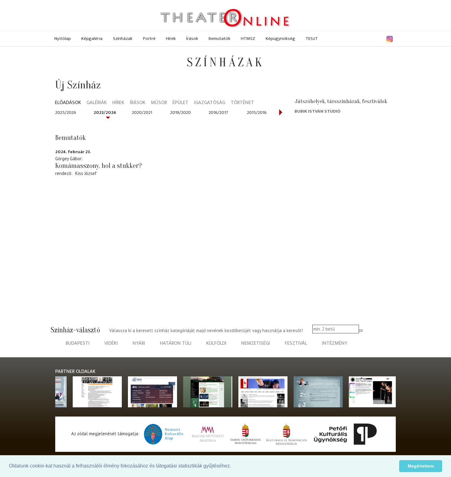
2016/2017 (218, 112)
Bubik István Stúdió (318, 111)
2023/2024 (105, 112)
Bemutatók (219, 38)
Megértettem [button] (421, 465)
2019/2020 (180, 112)
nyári (139, 343)
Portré (149, 38)
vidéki (111, 343)
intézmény (334, 343)
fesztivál (296, 343)
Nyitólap (62, 38)
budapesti (78, 343)
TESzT (312, 38)
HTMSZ (248, 38)
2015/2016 (257, 112)
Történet (242, 103)
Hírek (171, 38)
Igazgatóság (209, 103)
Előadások (68, 103)
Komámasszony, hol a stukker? (98, 166)
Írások (192, 38)
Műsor (159, 103)
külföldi (216, 343)
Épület (180, 103)
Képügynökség (280, 38)
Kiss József (86, 173)
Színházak (123, 38)
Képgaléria (91, 38)
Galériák (97, 103)
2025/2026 (65, 112)
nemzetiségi (255, 343)
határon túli (175, 343)
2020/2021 (142, 112)
